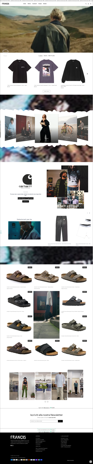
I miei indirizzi (64, 442)
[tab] (40, 56)
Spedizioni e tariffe (40, 439)
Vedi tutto (46, 91)
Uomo (24, 3)
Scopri (11, 137)
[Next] (87, 74)
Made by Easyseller (70, 460)
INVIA (60, 421)
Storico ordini (64, 444)
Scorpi (81, 137)
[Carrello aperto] (91, 4)
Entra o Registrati (65, 439)
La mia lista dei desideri (66, 445)
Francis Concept (16, 455)
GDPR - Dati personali (65, 446)
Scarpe (40, 3)
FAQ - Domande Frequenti (41, 448)
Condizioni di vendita (40, 449)
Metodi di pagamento (40, 441)
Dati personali (64, 441)
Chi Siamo (38, 438)
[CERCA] (86, 4)
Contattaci (38, 444)
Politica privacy (39, 451)
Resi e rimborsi (39, 442)
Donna (29, 3)
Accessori (34, 3)
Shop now (25, 201)
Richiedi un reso (64, 438)
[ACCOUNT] (88, 4)
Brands (45, 3)
